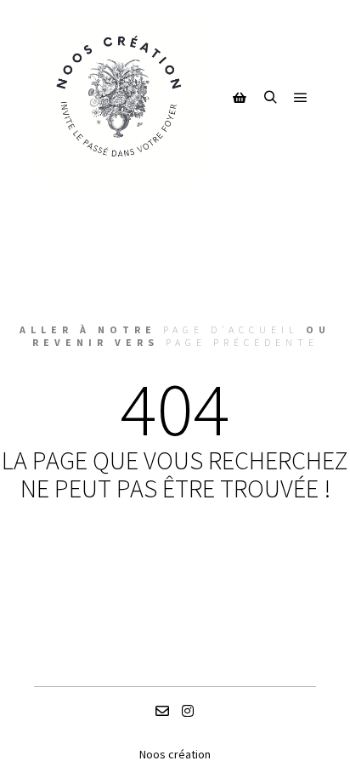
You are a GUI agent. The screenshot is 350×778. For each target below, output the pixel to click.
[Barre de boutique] (239, 98)
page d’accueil (231, 329)
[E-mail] (162, 711)
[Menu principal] (300, 98)
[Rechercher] (270, 98)
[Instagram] (188, 711)
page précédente (242, 342)
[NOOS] (119, 98)
